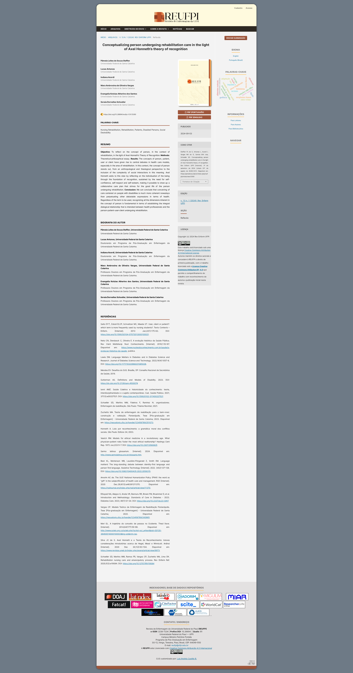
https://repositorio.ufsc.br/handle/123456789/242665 (125, 517)
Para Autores (236, 125)
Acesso (249, 8)
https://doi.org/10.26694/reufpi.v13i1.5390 (120, 114)
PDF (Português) (195, 112)
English (236, 56)
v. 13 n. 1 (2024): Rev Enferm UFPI (135, 37)
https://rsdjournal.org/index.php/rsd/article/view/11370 (125, 488)
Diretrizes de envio (135, 29)
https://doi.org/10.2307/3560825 (142, 445)
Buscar (190, 29)
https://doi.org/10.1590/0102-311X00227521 (143, 396)
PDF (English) (195, 117)
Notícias (177, 29)
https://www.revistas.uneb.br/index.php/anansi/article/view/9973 (130, 550)
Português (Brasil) (236, 60)
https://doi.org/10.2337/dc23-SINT (153, 501)
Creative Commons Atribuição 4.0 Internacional (190, 648)
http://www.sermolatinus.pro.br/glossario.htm (121, 455)
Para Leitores (236, 120)
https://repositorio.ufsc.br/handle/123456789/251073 (129, 422)
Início (103, 29)
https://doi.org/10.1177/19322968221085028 (125, 364)
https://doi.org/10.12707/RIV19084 (138, 563)
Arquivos (115, 29)
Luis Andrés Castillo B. (187, 658)
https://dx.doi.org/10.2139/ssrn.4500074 (119, 383)
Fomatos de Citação (191, 182)
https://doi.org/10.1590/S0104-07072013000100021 (125, 334)
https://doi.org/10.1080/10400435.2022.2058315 (127, 471)
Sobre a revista (158, 29)
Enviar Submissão (235, 38)
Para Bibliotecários (236, 129)
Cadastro (238, 8)
